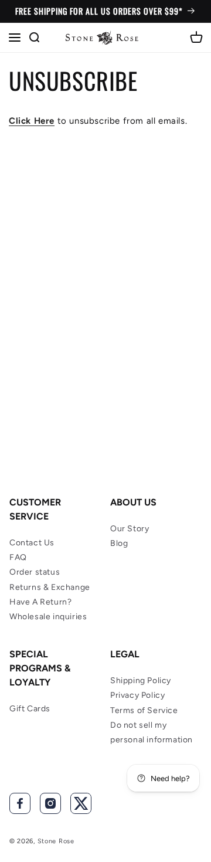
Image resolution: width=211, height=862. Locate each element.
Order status (34, 572)
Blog (119, 543)
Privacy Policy (137, 695)
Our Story (129, 529)
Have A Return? (40, 602)
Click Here (32, 121)
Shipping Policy (140, 680)
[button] (15, 37)
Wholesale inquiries (48, 617)
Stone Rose (56, 841)
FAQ (18, 557)
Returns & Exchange (49, 587)
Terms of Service (144, 710)
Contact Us (32, 543)
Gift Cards (29, 709)
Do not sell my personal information (151, 732)
